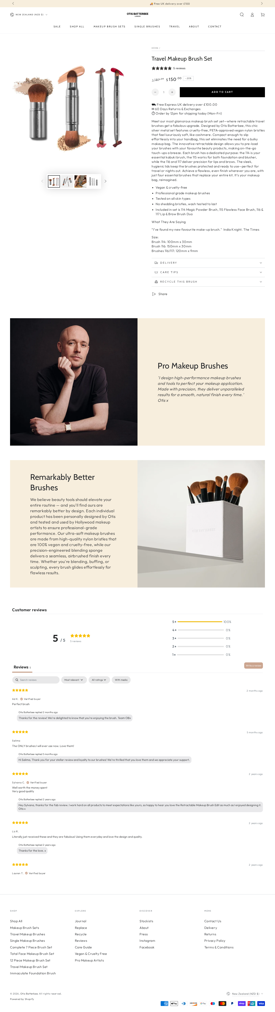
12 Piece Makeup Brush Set (30, 960)
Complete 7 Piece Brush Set (31, 947)
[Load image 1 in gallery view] (54, 181)
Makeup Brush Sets (24, 928)
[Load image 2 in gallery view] (67, 181)
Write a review (253, 665)
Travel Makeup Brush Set (29, 967)
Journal (80, 921)
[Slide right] (261, 3)
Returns (210, 934)
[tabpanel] (137, 777)
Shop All (16, 921)
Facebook (147, 947)
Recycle (81, 934)
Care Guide (83, 947)
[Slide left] (13, 3)
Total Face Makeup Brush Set (32, 954)
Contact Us (212, 921)
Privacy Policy (214, 941)
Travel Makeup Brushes (27, 934)
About (144, 928)
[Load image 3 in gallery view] (80, 181)
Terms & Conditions (219, 947)
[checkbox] (121, 680)
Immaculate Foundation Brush (33, 973)
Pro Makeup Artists (89, 960)
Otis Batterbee (29, 993)
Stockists (146, 921)
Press (144, 934)
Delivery (210, 928)
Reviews (81, 941)
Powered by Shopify (22, 999)
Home (155, 48)
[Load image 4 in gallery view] (94, 181)
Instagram (147, 941)
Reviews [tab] (22, 666)
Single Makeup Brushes (27, 941)
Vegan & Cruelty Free (91, 954)
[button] (242, 14)
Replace (81, 928)
